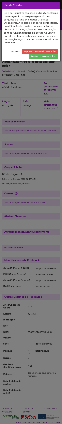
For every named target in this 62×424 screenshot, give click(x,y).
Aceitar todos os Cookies (43, 56)
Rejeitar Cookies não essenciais (40, 51)
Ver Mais (15, 51)
